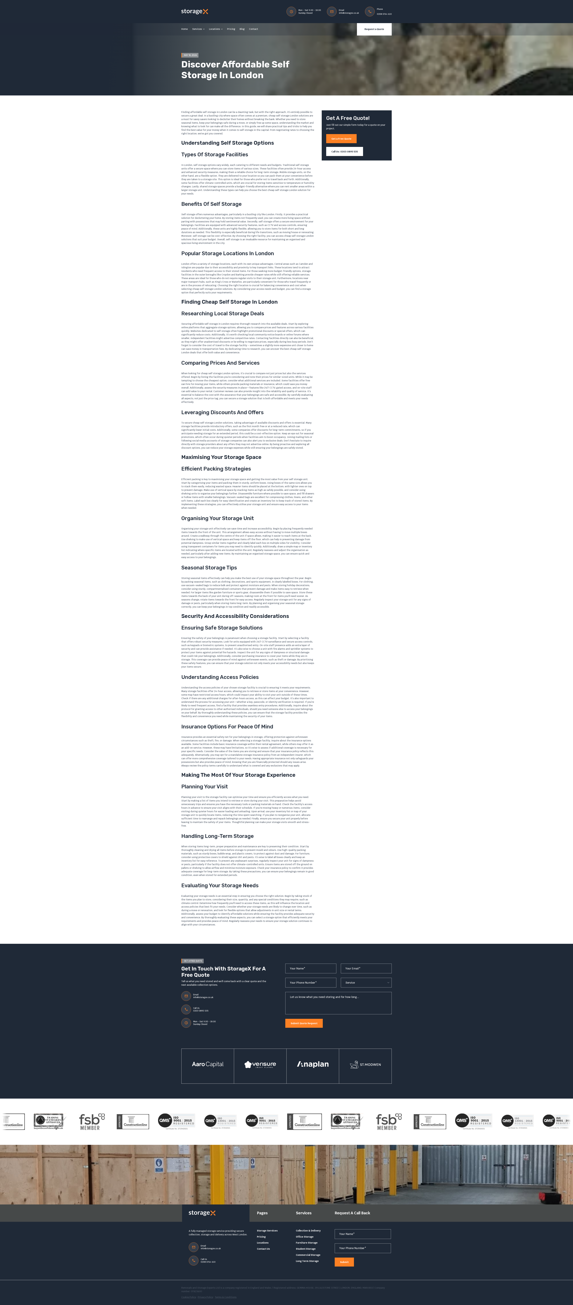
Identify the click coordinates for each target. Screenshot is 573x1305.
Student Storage (306, 1248)
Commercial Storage (308, 1255)
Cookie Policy (188, 1297)
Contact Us (263, 1248)
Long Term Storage (307, 1261)
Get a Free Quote (341, 138)
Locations (214, 29)
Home (184, 29)
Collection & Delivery (308, 1230)
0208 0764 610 (384, 14)
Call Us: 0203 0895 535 (344, 151)
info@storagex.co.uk (349, 13)
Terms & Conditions (226, 1297)
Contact (253, 29)
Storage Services (267, 1230)
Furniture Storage (307, 1242)
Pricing (231, 29)
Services (197, 29)
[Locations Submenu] (221, 29)
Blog (242, 29)
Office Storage (305, 1236)
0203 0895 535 (200, 1010)
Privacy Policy (205, 1297)
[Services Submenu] (203, 29)
